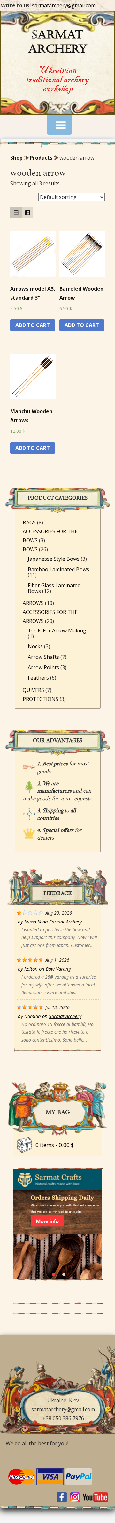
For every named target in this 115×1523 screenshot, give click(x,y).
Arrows (33, 603)
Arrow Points (43, 667)
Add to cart (32, 325)
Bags (29, 522)
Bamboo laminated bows (58, 569)
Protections (40, 698)
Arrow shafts (43, 656)
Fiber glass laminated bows (54, 588)
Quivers (33, 690)
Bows (30, 549)
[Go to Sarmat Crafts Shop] (57, 1277)
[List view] (27, 212)
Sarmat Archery (65, 921)
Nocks (35, 646)
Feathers (38, 677)
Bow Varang (58, 968)
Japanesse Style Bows (54, 558)
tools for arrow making (57, 630)
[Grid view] (16, 212)
